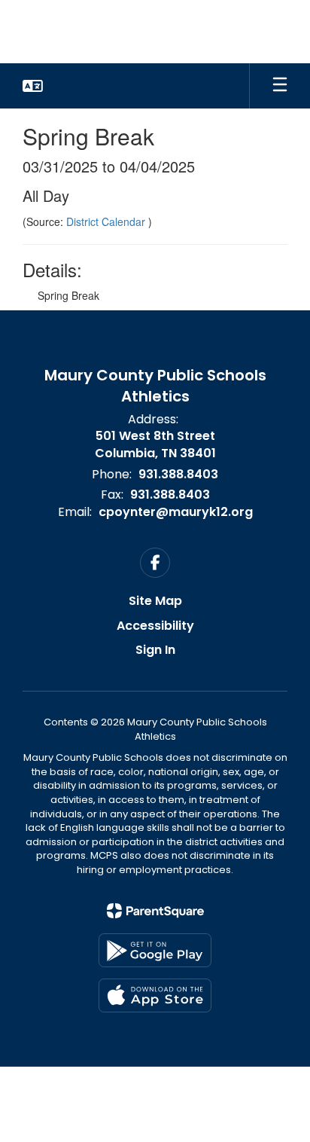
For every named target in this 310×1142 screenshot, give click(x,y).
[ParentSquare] (155, 910)
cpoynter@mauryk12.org (176, 512)
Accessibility (155, 625)
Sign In (155, 649)
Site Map (155, 600)
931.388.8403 (178, 474)
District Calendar (107, 221)
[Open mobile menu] (280, 85)
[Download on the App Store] (155, 995)
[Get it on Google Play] (155, 950)
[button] (33, 85)
